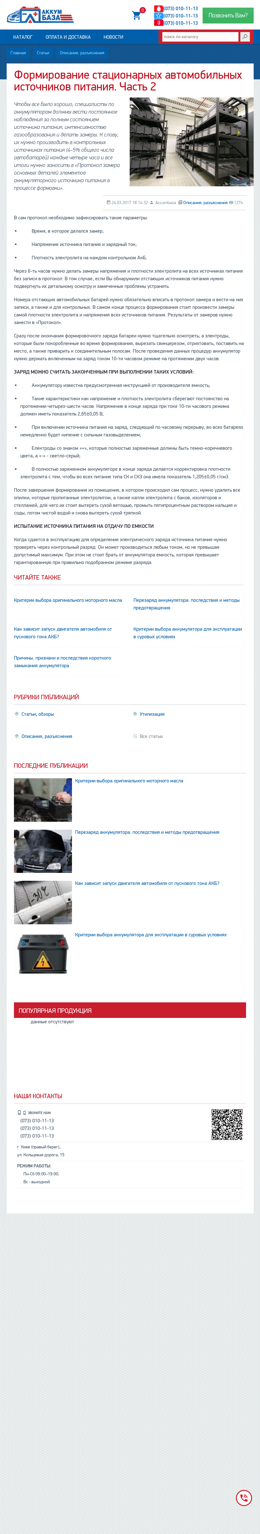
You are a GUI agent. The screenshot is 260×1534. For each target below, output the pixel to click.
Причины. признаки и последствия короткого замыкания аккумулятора (62, 662)
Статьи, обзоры (38, 714)
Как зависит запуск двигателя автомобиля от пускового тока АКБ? (63, 633)
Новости (113, 37)
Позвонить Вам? (228, 15)
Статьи (43, 53)
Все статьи (151, 736)
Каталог (23, 37)
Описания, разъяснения (82, 53)
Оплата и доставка (68, 37)
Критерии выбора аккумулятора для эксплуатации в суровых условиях (187, 633)
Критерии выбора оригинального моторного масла (68, 600)
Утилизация (152, 714)
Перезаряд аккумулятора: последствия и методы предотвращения (186, 604)
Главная (18, 53)
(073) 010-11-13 (181, 8)
